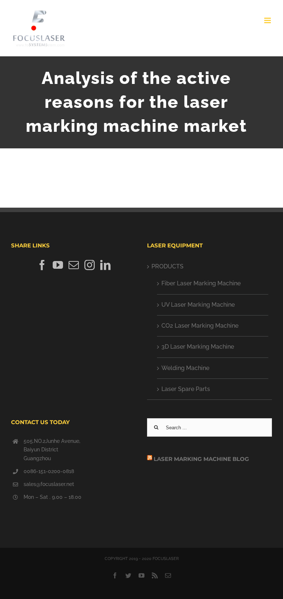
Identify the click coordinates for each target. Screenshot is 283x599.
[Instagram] (89, 265)
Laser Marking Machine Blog (201, 458)
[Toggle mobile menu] (268, 20)
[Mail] (74, 265)
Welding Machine (185, 367)
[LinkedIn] (105, 265)
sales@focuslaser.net (49, 484)
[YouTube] (58, 265)
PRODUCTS (167, 266)
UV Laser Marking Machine (198, 304)
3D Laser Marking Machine (197, 346)
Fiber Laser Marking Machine (201, 283)
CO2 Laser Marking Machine (199, 325)
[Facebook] (42, 265)
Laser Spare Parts (185, 388)
